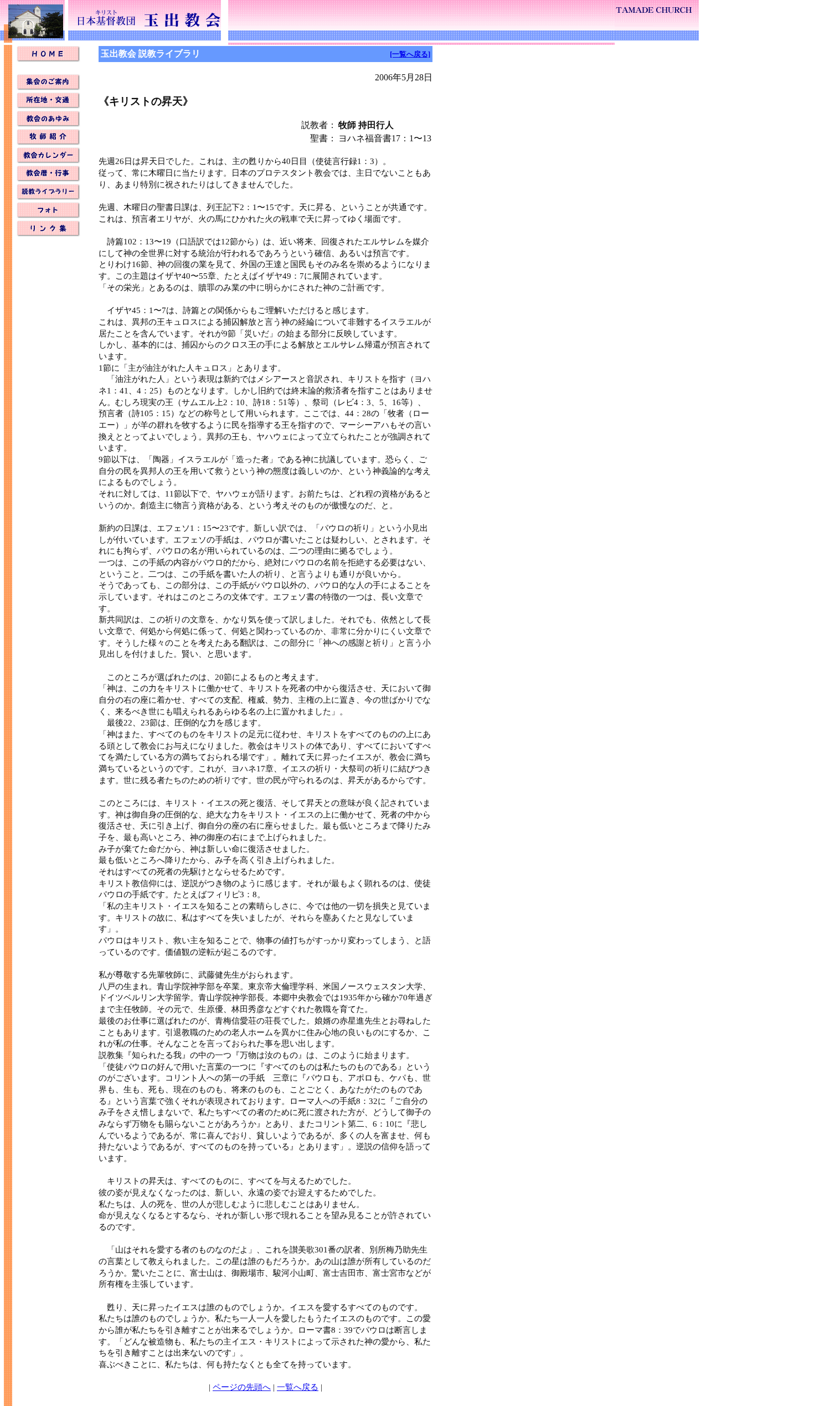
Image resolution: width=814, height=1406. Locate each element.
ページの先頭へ (242, 1387)
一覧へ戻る (297, 1387)
